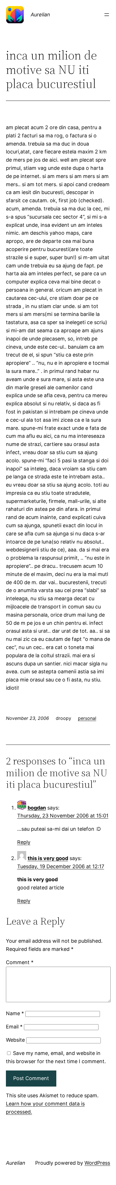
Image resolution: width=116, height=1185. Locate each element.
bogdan (37, 808)
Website (15, 1040)
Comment (20, 962)
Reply (23, 842)
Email (14, 1027)
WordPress (97, 1163)
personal (87, 718)
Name (15, 1013)
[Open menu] (106, 14)
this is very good (48, 858)
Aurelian (40, 14)
